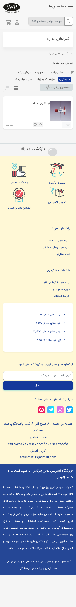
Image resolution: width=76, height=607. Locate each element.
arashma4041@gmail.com (38, 457)
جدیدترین (64, 79)
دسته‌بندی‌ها (57, 6)
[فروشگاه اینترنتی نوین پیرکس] (11, 8)
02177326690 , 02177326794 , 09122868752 (38, 444)
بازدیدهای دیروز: (51, 323)
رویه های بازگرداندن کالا (57, 282)
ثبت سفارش (63, 254)
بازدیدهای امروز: (51, 314)
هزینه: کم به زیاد (46, 79)
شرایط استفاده (62, 296)
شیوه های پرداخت (59, 240)
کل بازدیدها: (54, 340)
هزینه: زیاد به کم (23, 79)
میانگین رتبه (24, 72)
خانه (70, 54)
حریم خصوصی (61, 289)
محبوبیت (40, 72)
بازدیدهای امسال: (51, 331)
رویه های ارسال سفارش (56, 247)
